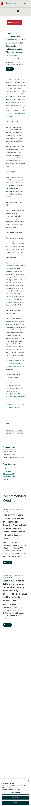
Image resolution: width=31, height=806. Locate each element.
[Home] (8, 3)
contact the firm (17, 102)
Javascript (6, 479)
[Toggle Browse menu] (24, 11)
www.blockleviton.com (13, 361)
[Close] (29, 781)
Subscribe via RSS (8, 474)
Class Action (20, 433)
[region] (15, 792)
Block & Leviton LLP (17, 64)
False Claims (19, 430)
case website (14, 246)
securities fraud (10, 433)
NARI (17, 427)
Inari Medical (9, 427)
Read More (7, 562)
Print (4, 468)
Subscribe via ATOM (9, 476)
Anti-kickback (9, 430)
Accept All (15, 802)
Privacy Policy (16, 789)
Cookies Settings (15, 792)
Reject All (15, 797)
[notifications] (25, 4)
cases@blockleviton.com (15, 249)
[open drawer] (28, 4)
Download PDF (7, 471)
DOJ (22, 427)
